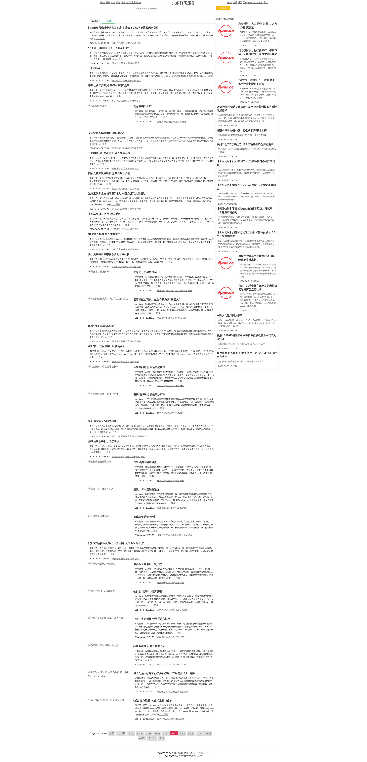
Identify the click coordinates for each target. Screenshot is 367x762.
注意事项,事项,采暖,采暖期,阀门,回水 (128, 456)
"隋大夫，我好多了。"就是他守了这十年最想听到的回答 (257, 82)
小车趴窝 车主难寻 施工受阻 (104, 214)
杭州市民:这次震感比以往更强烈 (106, 346)
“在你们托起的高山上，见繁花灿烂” (108, 48)
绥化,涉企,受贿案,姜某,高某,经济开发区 (129, 436)
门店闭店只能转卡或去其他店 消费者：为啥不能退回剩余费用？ (124, 27)
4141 (165, 733)
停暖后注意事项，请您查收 (103, 441)
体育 (229, 2)
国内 (102, 2)
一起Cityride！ (97, 68)
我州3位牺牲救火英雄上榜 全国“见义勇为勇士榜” (116, 543)
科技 (250, 2)
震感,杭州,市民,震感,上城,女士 (125, 361)
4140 (157, 733)
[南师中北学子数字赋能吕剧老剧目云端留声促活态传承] (226, 292)
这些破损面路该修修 (145, 462)
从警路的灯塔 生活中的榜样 (149, 367)
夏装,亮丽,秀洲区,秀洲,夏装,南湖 (171, 121)
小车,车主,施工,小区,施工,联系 (125, 229)
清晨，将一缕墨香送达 (146, 489)
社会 (113, 2)
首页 (111, 733)
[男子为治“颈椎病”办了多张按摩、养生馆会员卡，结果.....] (109, 673)
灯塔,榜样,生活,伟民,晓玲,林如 (170, 385)
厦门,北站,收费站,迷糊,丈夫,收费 (126, 208)
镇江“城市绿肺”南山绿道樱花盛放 (152, 700)
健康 (138, 2)
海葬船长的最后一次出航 (147, 564)
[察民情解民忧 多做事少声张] (103, 393)
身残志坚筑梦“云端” (145, 516)
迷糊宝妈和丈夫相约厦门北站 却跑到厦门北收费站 (117, 193)
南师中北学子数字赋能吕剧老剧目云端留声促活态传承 (257, 287)
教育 (260, 2)
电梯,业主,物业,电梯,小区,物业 (125, 249)
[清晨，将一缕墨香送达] (100, 488)
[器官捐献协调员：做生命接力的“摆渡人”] (109, 299)
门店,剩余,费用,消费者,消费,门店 (126, 42)
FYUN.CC (176, 753)
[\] (226, 87)
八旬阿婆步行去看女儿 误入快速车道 (109, 153)
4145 (199, 733)
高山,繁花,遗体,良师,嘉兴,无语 (125, 63)
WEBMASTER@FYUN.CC (190, 756)
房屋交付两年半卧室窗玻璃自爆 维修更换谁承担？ (256, 257)
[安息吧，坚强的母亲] (99, 271)
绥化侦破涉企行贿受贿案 (102, 421)
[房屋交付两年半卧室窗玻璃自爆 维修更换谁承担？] (226, 262)
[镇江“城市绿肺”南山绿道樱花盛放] (106, 699)
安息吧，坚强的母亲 (145, 272)
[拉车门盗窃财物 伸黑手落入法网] (105, 617)
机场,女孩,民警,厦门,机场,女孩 (125, 188)
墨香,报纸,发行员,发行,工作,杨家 (171, 507)
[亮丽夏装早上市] (97, 105)
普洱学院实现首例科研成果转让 (106, 133)
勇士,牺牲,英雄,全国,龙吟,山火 (125, 558)
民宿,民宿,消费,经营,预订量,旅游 (126, 341)
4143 (182, 733)
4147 (142, 738)
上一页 (121, 733)
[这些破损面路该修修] (99, 461)
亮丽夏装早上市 (142, 106)
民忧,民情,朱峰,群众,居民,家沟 (170, 412)
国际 (108, 2)
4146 (208, 733)
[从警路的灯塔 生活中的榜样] (103, 366)
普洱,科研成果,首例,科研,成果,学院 (127, 148)
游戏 (255, 2)
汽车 (133, 2)
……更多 (100, 38)
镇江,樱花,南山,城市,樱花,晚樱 (170, 718)
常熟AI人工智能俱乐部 (197, 753)
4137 (131, 733)
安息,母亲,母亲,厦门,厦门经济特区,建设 (174, 290)
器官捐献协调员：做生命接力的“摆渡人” (156, 299)
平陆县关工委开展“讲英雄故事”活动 (108, 85)
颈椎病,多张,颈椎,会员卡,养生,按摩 (172, 691)
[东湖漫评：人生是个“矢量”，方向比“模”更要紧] (226, 30)
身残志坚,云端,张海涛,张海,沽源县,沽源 (174, 535)
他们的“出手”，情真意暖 (147, 591)
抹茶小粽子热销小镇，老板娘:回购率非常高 (242, 130)
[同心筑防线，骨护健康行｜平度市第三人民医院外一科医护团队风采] (226, 57)
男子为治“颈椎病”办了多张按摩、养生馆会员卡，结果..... (166, 673)
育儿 (265, 2)
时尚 (118, 2)
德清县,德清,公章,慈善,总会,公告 (126, 266)
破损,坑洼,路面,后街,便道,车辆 (170, 480)
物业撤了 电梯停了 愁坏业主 (104, 234)
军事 (245, 2)
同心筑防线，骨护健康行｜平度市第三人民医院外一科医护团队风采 (257, 52)
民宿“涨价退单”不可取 (101, 326)
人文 (128, 2)
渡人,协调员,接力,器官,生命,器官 (171, 317)
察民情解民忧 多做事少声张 (149, 394)
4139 (148, 733)
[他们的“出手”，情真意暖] (101, 590)
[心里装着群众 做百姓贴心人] (103, 645)
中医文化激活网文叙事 (230, 315)
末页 (161, 738)
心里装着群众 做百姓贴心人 (149, 646)
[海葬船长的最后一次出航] (102, 563)
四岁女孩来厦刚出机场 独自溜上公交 (109, 173)
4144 (191, 733)
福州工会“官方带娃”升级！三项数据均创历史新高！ (246, 144)
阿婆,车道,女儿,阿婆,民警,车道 (125, 168)
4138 (139, 733)
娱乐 (235, 2)
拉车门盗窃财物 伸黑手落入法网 (151, 619)
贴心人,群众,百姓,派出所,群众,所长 (172, 664)
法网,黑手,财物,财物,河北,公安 (170, 637)
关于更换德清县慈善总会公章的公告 (108, 254)
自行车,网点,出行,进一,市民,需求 (126, 80)
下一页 (152, 738)
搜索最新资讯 (223, 8)
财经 (240, 2)
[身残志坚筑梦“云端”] (99, 515)
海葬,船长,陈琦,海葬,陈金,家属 (170, 582)
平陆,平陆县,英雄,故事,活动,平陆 (126, 100)
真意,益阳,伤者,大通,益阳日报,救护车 (173, 609)
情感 (123, 2)
